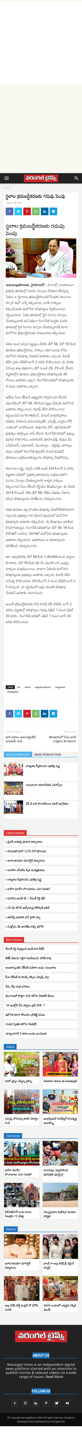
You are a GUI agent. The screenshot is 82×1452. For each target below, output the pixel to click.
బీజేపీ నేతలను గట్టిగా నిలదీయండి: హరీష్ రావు (28, 958)
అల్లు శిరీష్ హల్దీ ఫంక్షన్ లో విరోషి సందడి (21, 1307)
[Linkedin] (44, 211)
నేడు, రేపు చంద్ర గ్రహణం (18, 986)
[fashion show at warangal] (60, 1064)
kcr (19, 687)
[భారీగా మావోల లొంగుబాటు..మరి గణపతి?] (21, 1153)
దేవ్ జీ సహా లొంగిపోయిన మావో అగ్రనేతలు (47, 803)
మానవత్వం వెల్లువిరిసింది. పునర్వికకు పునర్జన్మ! (56, 1172)
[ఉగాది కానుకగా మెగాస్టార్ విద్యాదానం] (21, 1246)
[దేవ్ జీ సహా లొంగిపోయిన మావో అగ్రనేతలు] (13, 807)
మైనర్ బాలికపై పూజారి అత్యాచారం (25, 841)
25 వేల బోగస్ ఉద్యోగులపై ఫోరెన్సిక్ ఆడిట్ (28, 907)
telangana (12, 691)
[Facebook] (9, 211)
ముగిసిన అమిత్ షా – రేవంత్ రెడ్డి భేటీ (26, 898)
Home (7, 187)
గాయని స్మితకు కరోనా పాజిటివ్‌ (21, 1024)
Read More (54, 1376)
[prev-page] (6, 821)
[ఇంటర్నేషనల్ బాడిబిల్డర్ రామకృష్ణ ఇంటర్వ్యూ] (60, 1102)
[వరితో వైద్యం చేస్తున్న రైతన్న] (21, 1064)
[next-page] (12, 821)
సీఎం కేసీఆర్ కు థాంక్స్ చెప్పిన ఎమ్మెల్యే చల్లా (27, 977)
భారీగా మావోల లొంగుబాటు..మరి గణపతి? (28, 889)
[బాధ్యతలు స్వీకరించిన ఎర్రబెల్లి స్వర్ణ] (13, 769)
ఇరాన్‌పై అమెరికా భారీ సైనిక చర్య (23, 917)
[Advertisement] (41, 43)
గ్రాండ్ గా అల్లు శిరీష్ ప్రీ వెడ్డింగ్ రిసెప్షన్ (59, 1265)
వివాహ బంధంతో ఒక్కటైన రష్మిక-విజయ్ (60, 1307)
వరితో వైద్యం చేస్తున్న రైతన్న (18, 1081)
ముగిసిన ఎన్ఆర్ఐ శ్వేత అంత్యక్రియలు (26, 870)
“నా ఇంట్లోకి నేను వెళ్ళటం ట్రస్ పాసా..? (25, 1005)
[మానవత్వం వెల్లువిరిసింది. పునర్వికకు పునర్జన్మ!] (60, 1153)
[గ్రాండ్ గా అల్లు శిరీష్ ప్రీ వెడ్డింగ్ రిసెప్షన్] (60, 1246)
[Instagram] (25, 1403)
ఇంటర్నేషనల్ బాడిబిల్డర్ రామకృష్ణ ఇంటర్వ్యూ (60, 1121)
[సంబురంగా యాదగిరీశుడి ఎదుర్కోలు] (13, 788)
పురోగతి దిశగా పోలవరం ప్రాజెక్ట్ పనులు (25, 1014)
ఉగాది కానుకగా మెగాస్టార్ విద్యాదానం (26, 860)
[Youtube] (67, 1403)
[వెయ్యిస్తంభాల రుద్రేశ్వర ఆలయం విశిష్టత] (60, 1195)
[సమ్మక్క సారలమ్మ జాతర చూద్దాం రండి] (21, 1102)
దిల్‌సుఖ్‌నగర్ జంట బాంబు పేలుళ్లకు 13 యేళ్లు (18, 1214)
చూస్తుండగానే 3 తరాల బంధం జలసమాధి (26, 1033)
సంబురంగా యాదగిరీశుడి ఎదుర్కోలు (44, 785)
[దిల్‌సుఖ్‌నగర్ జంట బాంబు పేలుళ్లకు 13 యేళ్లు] (21, 1195)
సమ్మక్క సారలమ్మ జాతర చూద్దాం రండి (21, 1121)
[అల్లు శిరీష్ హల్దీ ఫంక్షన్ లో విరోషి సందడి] (21, 1288)
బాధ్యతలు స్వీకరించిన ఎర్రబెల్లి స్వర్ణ (43, 766)
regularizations (43, 687)
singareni (60, 687)
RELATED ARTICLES (18, 754)
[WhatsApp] (36, 211)
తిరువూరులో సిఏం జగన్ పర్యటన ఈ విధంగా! (62, 739)
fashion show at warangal (60, 1081)
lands (28, 687)
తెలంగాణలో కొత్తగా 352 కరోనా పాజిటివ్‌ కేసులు (30, 996)
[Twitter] (18, 211)
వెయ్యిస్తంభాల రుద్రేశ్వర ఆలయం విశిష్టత (60, 1214)
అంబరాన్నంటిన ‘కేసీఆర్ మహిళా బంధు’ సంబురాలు (31, 967)
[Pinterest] (27, 211)
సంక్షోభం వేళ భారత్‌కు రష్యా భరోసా (25, 926)
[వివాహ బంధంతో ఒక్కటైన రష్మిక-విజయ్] (60, 1288)
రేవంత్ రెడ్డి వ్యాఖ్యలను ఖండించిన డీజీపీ (25, 948)
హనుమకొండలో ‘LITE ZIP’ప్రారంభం (27, 851)
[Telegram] (53, 211)
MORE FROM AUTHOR (48, 754)
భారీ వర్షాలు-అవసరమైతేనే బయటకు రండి (21, 739)
